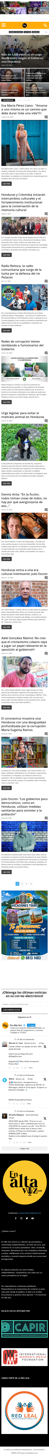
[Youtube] (32, 1219)
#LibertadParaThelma (23, 1100)
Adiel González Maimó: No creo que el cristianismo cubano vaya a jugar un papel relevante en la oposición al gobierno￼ (24, 643)
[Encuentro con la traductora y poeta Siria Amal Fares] (12, 77)
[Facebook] (16, 1219)
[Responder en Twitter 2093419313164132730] (10, 1142)
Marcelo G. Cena (16, 1043)
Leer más (6, 183)
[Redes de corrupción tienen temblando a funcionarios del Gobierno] (24, 369)
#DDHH (11, 1100)
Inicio (19, 100)
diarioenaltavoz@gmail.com (30, 1213)
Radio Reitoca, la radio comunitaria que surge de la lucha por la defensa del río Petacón (21, 271)
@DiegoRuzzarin (15, 1056)
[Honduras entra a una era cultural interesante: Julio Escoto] (24, 594)
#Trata (19, 1131)
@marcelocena (30, 1043)
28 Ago (30, 1079)
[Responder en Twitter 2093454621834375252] (10, 1104)
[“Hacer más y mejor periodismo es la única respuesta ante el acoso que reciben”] (36, 92)
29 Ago (41, 1043)
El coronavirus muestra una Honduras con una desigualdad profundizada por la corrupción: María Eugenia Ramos (23, 724)
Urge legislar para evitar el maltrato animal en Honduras (22, 415)
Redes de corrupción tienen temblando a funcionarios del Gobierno (22, 345)
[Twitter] (27, 1219)
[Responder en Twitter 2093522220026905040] (10, 1068)
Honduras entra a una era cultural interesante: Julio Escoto (24, 572)
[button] (45, 25)
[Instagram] (22, 1219)
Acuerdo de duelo (16, 32)
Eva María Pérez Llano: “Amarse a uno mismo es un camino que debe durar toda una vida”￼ (24, 109)
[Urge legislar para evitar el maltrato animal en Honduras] (24, 442)
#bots (21, 1061)
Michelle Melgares (16, 1115)
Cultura (27, 32)
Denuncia (35, 32)
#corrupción (34, 1061)
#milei (26, 1061)
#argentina (13, 1061)
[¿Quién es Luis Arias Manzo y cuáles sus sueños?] (12, 93)
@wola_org (20, 1079)
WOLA (11, 1079)
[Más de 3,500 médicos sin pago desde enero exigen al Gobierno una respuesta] (24, 51)
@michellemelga (32, 1115)
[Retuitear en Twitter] (15, 1039)
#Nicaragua (13, 1087)
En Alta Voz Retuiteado (25, 1039)
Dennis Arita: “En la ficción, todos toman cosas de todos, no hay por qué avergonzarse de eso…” (24, 500)
